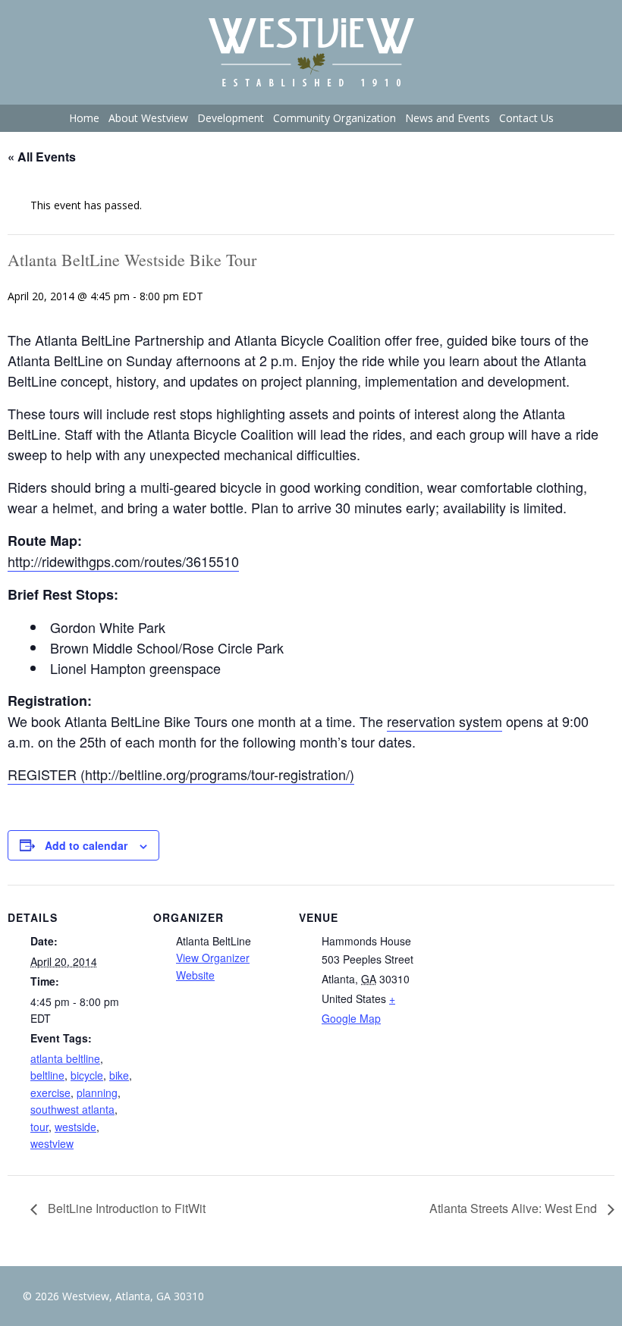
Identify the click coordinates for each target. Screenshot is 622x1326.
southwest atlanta (72, 1109)
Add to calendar (86, 845)
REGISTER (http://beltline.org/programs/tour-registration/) (181, 774)
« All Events (42, 156)
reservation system (444, 721)
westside (75, 1126)
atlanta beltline (65, 1058)
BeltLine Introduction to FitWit (125, 1208)
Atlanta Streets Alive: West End (514, 1208)
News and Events (447, 118)
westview (52, 1143)
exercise (50, 1092)
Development (230, 118)
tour (39, 1126)
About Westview (148, 118)
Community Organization (334, 118)
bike (119, 1075)
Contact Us (526, 118)
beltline (47, 1075)
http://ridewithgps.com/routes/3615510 (123, 561)
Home (84, 118)
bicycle (87, 1075)
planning (97, 1092)
